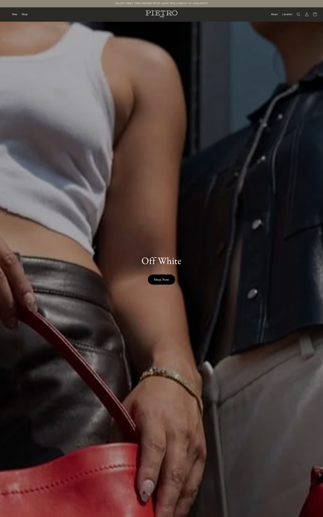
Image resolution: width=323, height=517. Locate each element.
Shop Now (161, 279)
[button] (298, 14)
